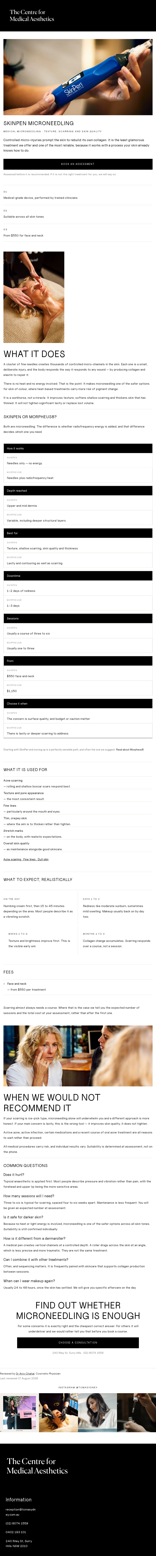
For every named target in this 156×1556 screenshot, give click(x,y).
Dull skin (43, 859)
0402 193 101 (16, 1532)
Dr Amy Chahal (25, 1373)
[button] (78, 1387)
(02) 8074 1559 (17, 1523)
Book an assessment (78, 164)
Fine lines (29, 859)
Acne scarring (12, 859)
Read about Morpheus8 (130, 749)
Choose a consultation (78, 1342)
